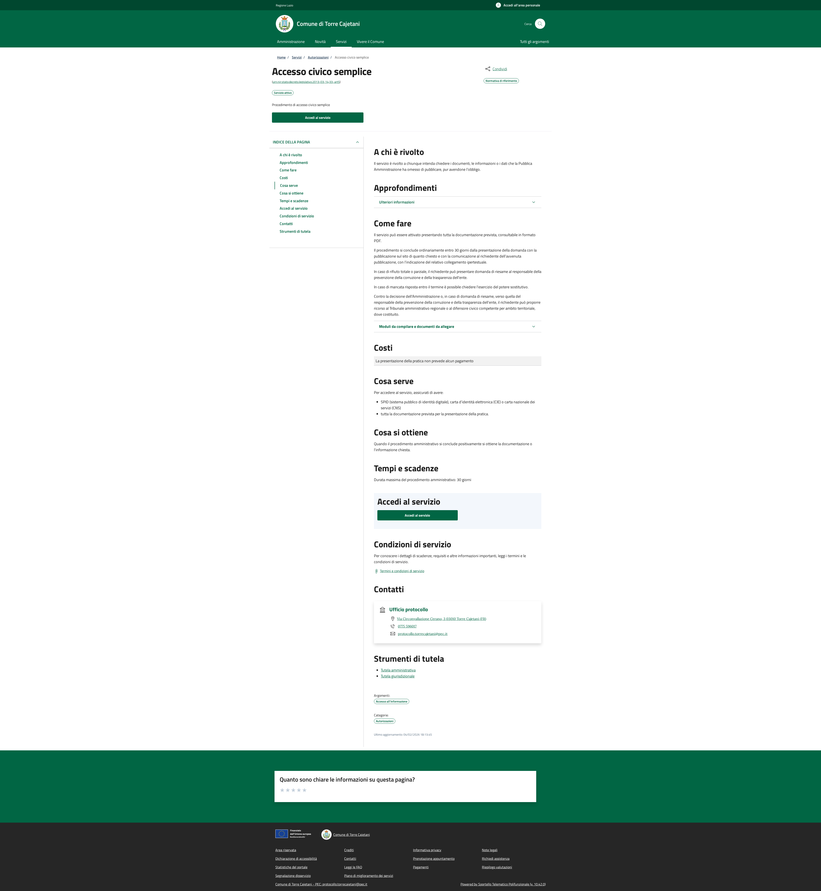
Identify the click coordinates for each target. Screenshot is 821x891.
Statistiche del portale (291, 867)
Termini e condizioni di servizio (402, 570)
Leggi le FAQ (353, 867)
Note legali (490, 850)
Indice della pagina (291, 142)
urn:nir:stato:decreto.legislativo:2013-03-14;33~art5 (306, 82)
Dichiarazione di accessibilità (296, 858)
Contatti (350, 858)
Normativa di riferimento (501, 80)
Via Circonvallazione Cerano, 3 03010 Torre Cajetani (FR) (441, 619)
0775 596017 (407, 626)
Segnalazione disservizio (293, 875)
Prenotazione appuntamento (434, 858)
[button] (518, 5)
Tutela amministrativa (398, 670)
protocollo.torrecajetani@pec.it (422, 634)
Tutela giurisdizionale (398, 676)
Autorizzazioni (318, 57)
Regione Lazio (284, 5)
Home (281, 57)
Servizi (297, 57)
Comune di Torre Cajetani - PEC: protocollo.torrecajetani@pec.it (321, 884)
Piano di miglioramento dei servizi (368, 875)
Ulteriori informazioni (396, 202)
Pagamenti (421, 867)
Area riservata (285, 850)
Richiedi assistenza (495, 858)
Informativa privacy (427, 850)
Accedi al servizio (318, 117)
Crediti (349, 850)
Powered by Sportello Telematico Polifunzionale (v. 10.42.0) (503, 884)
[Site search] (540, 24)
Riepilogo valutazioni (497, 867)
